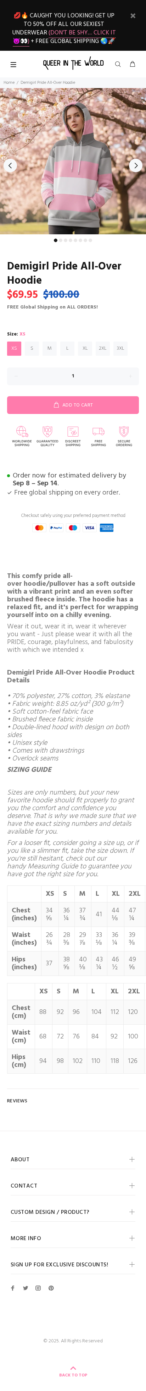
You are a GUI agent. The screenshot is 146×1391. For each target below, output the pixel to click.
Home (9, 82)
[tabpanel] (73, 161)
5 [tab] (75, 240)
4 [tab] (70, 240)
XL (85, 348)
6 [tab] (80, 240)
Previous (10, 165)
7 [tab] (85, 240)
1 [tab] (55, 240)
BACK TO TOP (73, 1375)
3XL (120, 348)
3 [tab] (65, 240)
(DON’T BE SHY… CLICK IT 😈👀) (64, 37)
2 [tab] (60, 240)
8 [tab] (90, 240)
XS (14, 348)
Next (135, 165)
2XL (103, 348)
